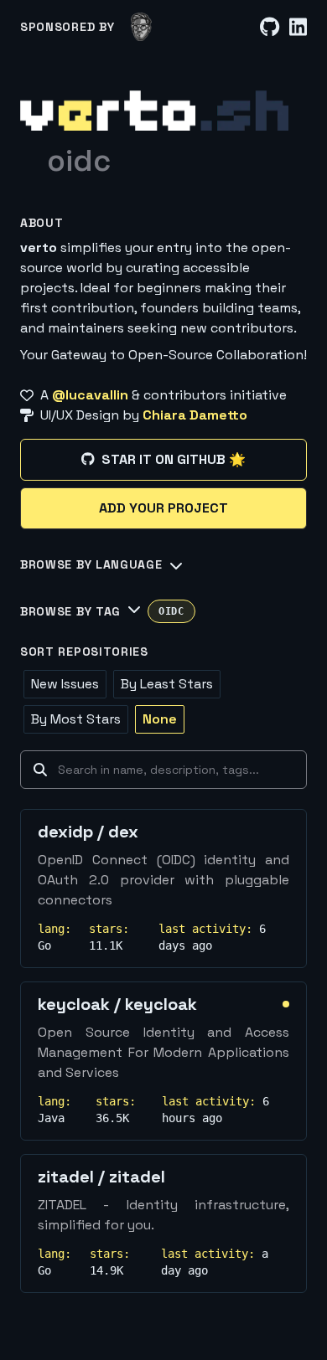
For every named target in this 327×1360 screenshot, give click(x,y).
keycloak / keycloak (117, 1004)
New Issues (65, 684)
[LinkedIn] (298, 27)
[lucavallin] (141, 27)
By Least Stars (167, 684)
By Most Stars (76, 719)
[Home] (154, 110)
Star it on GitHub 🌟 (173, 459)
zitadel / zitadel (101, 1176)
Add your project (163, 508)
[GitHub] (269, 27)
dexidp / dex (88, 831)
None (160, 719)
